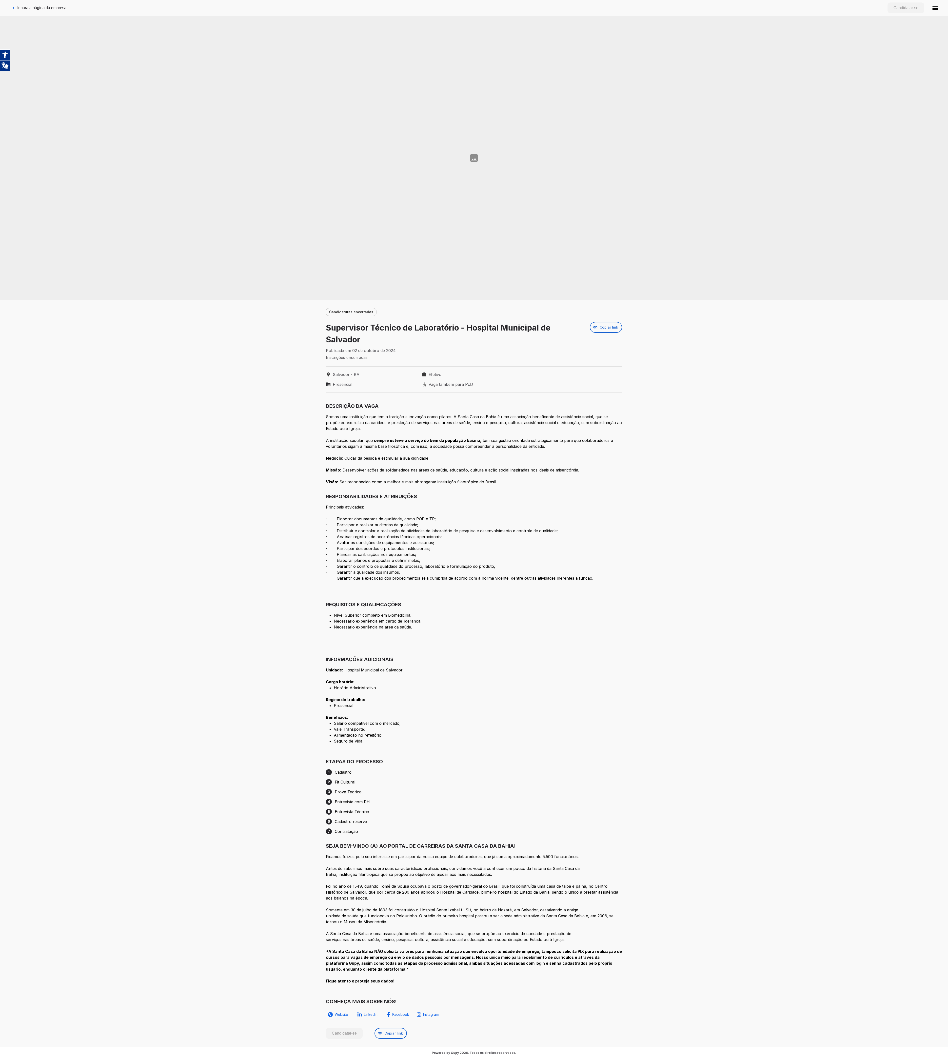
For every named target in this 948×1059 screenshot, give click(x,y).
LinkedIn (370, 1014)
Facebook (400, 1014)
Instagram (431, 1014)
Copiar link (609, 327)
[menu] (935, 8)
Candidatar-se (905, 8)
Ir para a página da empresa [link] (41, 8)
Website (341, 1014)
